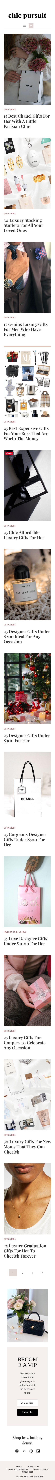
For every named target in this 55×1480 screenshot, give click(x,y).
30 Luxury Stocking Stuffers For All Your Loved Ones (23, 225)
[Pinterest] (24, 1451)
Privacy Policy (40, 1469)
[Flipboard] (38, 1451)
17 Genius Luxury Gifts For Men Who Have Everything (26, 329)
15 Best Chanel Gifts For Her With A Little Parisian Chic (27, 121)
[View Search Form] (31, 25)
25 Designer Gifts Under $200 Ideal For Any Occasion (27, 636)
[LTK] (31, 1451)
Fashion (8, 932)
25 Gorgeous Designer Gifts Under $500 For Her (25, 839)
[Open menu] (24, 25)
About (19, 1467)
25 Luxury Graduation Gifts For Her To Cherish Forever (25, 1251)
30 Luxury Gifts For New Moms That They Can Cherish (27, 1146)
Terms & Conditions (17, 1469)
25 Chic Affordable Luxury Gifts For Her (24, 534)
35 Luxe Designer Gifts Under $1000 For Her (25, 941)
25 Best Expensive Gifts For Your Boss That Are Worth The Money (26, 433)
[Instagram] (17, 1451)
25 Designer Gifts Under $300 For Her (27, 738)
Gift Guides (10, 109)
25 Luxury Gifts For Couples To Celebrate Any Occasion (25, 1042)
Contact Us (33, 1467)
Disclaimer (27, 1472)
